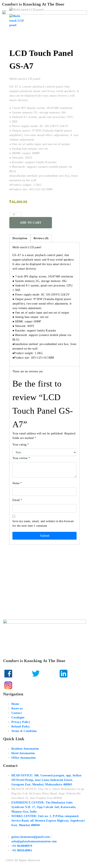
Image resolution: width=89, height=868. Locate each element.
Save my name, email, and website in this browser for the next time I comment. (43, 523)
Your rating (20, 444)
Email (17, 500)
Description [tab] (19, 238)
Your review (21, 458)
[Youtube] (36, 685)
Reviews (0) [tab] (41, 238)
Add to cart (30, 222)
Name (17, 483)
